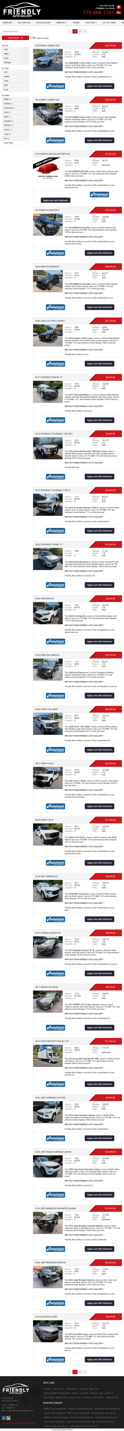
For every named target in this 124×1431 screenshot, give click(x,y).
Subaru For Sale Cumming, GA (56, 1426)
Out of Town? (98, 1398)
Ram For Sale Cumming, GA (103, 1422)
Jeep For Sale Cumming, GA (106, 1417)
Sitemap (32, 1423)
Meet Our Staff (62, 1398)
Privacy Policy (6, 1423)
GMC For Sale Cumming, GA (78, 1413)
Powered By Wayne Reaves (62, 1430)
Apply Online (94, 1389)
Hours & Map (49, 1398)
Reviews (75, 1393)
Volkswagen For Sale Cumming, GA (83, 1426)
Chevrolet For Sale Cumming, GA (107, 1409)
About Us (94, 1393)
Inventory (47, 1389)
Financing (83, 1389)
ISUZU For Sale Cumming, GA (81, 1417)
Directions (24, 1423)
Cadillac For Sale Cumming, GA (80, 1409)
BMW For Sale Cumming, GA (55, 1409)
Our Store (84, 1393)
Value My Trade (112, 1398)
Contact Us (16, 1423)
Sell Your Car (59, 1389)
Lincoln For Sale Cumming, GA (78, 1422)
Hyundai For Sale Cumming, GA (103, 1413)
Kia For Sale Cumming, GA (54, 1422)
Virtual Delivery (72, 1389)
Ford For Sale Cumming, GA (55, 1413)
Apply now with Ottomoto (99, 86)
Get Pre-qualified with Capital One (57, 1393)
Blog (101, 1393)
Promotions (86, 1398)
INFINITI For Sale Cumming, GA (56, 1417)
